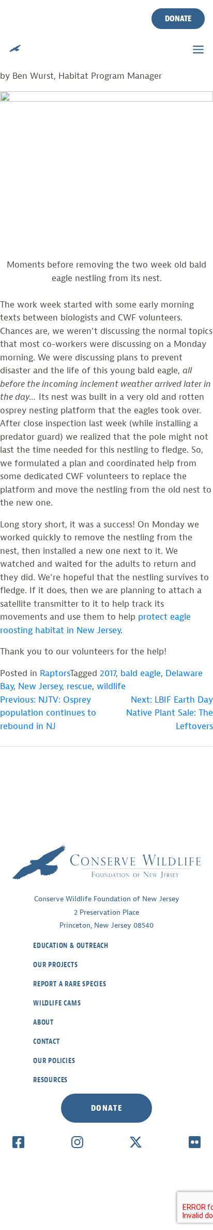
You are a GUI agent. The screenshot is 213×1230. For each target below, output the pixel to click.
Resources (50, 1079)
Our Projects (55, 964)
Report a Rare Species (69, 984)
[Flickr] (195, 1142)
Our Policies (54, 1060)
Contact (46, 1041)
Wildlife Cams (57, 1003)
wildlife (111, 686)
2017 (108, 673)
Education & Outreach (71, 945)
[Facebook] (18, 1142)
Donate (178, 18)
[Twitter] (136, 1142)
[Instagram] (77, 1142)
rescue (79, 686)
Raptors (55, 673)
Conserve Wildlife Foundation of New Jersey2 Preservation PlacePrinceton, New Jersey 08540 (106, 912)
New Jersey (40, 686)
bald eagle (140, 673)
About (43, 1022)
